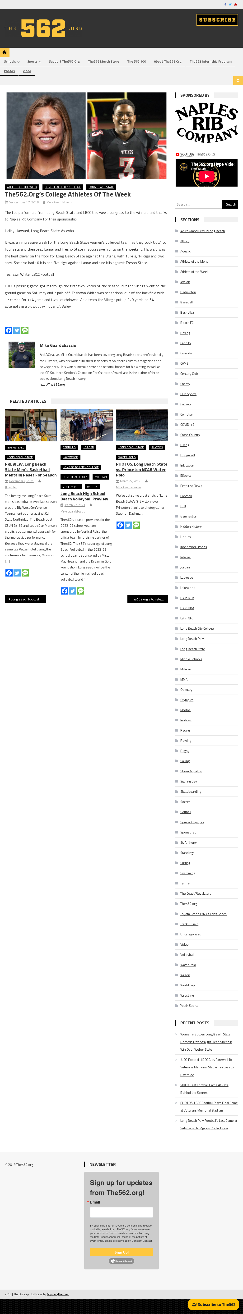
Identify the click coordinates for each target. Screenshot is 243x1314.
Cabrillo (69, 447)
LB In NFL (186, 618)
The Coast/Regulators (195, 893)
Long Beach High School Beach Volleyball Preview (84, 496)
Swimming (187, 872)
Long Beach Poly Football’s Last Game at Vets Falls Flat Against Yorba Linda (208, 1124)
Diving (184, 444)
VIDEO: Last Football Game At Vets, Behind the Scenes (204, 1088)
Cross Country (190, 434)
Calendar (186, 353)
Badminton (188, 291)
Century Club (189, 373)
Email (95, 1202)
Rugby (184, 750)
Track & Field (189, 923)
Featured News (191, 485)
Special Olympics (192, 822)
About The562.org (168, 61)
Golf (183, 506)
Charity (185, 383)
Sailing (185, 760)
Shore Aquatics (191, 771)
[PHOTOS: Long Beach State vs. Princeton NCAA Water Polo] (142, 425)
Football (186, 495)
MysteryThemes (58, 1294)
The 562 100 (136, 61)
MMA (183, 679)
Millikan (101, 477)
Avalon (185, 281)
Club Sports (188, 393)
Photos (9, 70)
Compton (186, 414)
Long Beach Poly (75, 477)
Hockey (185, 536)
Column (185, 404)
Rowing (185, 740)
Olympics (186, 699)
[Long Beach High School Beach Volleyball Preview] (87, 425)
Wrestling (187, 995)
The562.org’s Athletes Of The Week (149, 599)
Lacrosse (186, 577)
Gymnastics (188, 516)
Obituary (186, 689)
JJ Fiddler (11, 487)
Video (27, 70)
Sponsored (188, 832)
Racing (185, 730)
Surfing (185, 862)
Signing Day (188, 781)
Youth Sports (189, 1005)
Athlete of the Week (22, 187)
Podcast (186, 720)
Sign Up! (122, 1252)
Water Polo (127, 457)
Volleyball (71, 487)
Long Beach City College (63, 187)
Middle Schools (191, 658)
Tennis (185, 883)
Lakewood (70, 457)
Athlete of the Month (195, 261)
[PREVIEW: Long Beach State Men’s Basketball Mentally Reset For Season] (31, 425)
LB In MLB (187, 597)
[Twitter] (16, 330)
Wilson (92, 487)
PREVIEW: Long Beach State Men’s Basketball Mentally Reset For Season (31, 469)
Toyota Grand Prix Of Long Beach (203, 913)
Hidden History (191, 526)
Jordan (89, 447)
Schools (10, 61)
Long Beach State (101, 187)
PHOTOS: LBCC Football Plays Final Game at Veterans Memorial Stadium (209, 1106)
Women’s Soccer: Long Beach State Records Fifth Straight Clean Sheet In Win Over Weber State (206, 1042)
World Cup (187, 985)
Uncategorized (190, 934)
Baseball (186, 302)
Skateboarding (190, 791)
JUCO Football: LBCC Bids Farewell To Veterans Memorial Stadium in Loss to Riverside (207, 1067)
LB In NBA (187, 607)
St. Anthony (188, 842)
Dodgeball (187, 455)
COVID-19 (187, 424)
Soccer (185, 801)
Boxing (185, 332)
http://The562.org (52, 384)
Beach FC (186, 322)
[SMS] (24, 330)
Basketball (15, 447)
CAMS (184, 363)
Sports (32, 61)
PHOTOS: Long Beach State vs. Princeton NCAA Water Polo (142, 469)
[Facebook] (8, 330)
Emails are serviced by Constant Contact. (129, 1240)
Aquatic (185, 251)
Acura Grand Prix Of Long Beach (202, 230)
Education (187, 465)
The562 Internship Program (211, 61)
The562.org (188, 903)
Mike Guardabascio (60, 202)
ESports (186, 475)
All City (184, 240)
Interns (185, 556)
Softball (185, 811)
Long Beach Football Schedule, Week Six (28, 599)
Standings (187, 852)
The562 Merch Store (103, 61)
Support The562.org (64, 61)
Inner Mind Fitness (193, 546)
